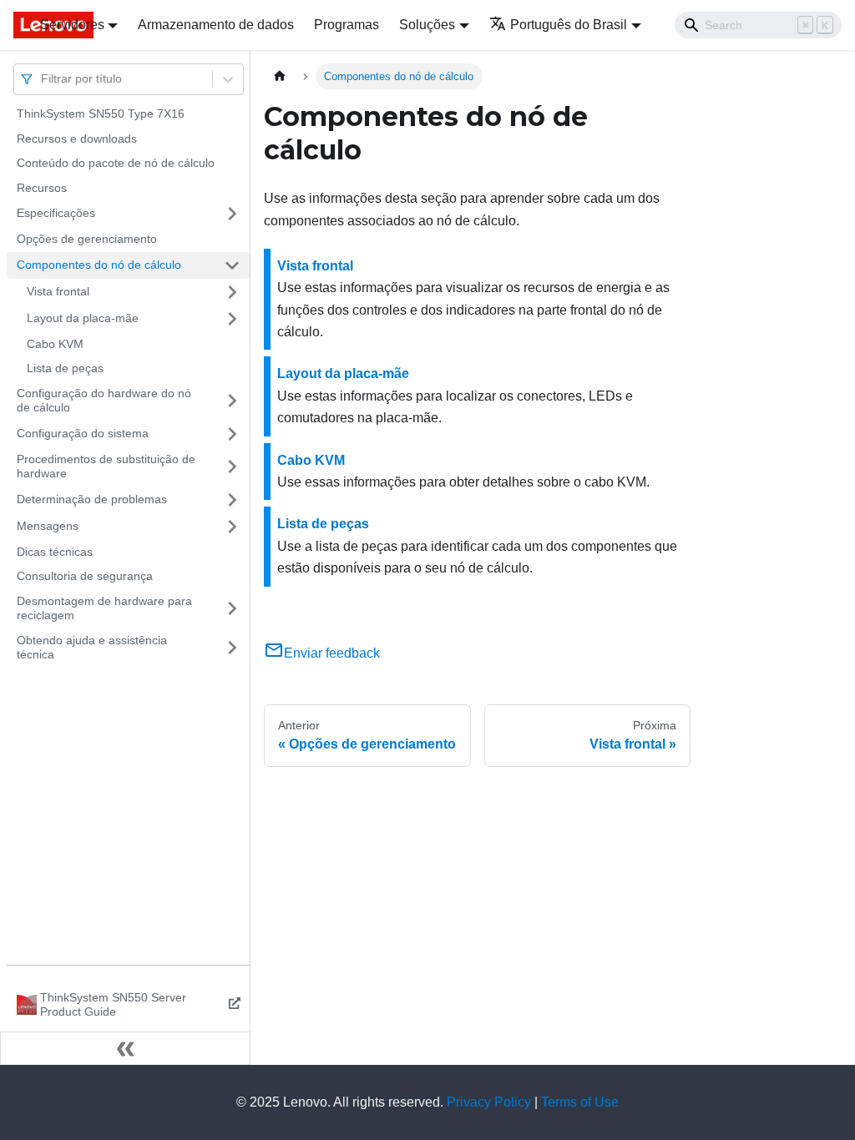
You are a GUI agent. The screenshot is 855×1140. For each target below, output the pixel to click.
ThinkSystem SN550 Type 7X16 (101, 113)
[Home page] (280, 76)
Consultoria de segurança (85, 576)
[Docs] (15, 25)
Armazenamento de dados (216, 25)
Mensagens (47, 525)
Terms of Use (580, 1102)
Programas (346, 25)
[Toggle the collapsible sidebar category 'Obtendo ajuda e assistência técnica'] (232, 648)
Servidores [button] (72, 25)
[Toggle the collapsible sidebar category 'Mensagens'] (232, 526)
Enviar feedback (332, 653)
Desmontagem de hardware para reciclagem (104, 608)
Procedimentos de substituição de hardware (106, 466)
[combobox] (42, 78)
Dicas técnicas (55, 551)
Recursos (42, 187)
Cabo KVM (55, 344)
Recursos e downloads (77, 138)
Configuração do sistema (83, 433)
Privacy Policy (489, 1102)
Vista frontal (58, 291)
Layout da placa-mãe (83, 318)
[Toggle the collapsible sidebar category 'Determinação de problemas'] (232, 500)
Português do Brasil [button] (568, 25)
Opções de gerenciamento (87, 238)
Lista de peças (65, 368)
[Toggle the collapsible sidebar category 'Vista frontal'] (232, 292)
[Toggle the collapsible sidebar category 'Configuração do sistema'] (232, 434)
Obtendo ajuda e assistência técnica (92, 647)
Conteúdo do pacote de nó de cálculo (116, 162)
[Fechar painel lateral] (125, 1048)
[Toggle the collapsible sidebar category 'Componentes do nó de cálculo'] (232, 265)
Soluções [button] (427, 25)
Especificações (56, 212)
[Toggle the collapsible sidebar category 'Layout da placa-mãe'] (232, 318)
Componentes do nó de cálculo (99, 264)
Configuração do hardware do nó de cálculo (104, 400)
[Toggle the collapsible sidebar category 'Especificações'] (232, 213)
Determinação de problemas (92, 499)
